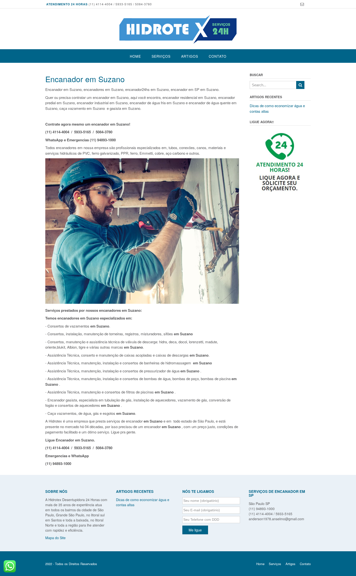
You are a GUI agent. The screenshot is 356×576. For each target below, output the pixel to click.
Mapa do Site (55, 537)
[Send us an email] (302, 4)
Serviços (161, 56)
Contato (217, 56)
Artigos (189, 56)
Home (135, 56)
